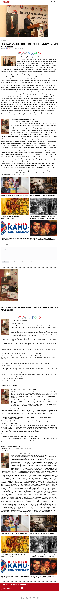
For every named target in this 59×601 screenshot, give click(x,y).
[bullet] (23, 262)
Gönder (5, 262)
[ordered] (21, 262)
